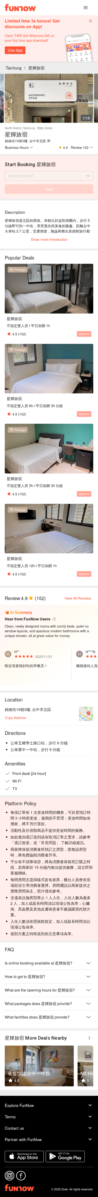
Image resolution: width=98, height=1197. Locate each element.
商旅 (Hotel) (45, 128)
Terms (10, 1117)
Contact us (14, 1128)
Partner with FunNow (23, 1139)
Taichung (13, 68)
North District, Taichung (20, 128)
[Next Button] (89, 1038)
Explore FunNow (19, 1105)
